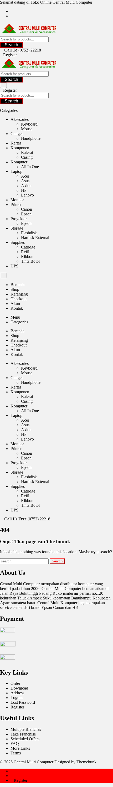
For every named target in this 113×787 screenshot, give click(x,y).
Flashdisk (29, 233)
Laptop (16, 171)
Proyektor (19, 218)
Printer (16, 204)
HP (24, 190)
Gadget (17, 133)
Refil (25, 252)
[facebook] (12, 11)
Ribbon (27, 256)
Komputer (19, 162)
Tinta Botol (30, 261)
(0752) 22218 (29, 50)
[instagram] (12, 16)
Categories (19, 322)
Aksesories (20, 119)
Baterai (27, 152)
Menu (15, 317)
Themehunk (86, 762)
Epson (26, 214)
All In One (30, 166)
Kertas (16, 143)
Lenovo (27, 195)
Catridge (28, 247)
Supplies (18, 242)
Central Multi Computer (33, 762)
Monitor (17, 200)
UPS (14, 266)
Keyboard (29, 124)
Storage (17, 228)
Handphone (30, 138)
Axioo (26, 185)
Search (11, 45)
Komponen (20, 148)
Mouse (26, 129)
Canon (26, 209)
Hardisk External (35, 237)
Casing (27, 157)
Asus (25, 181)
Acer (25, 176)
